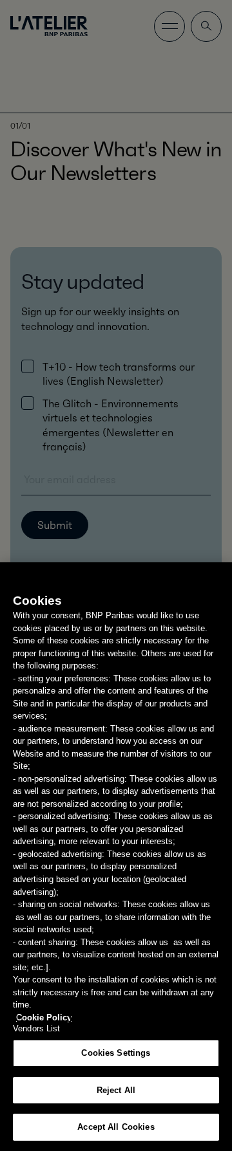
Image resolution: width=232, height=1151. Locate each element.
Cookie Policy (44, 1017)
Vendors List (37, 1028)
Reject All (116, 1090)
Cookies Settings (115, 1053)
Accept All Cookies (115, 1127)
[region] (116, 856)
